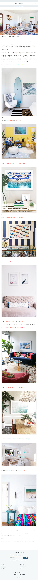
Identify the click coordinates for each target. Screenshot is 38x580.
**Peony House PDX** (21, 387)
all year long (22, 53)
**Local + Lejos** (22, 470)
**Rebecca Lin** (21, 217)
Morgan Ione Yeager (9, 117)
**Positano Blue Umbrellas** (10, 163)
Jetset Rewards (3, 567)
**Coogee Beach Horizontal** (10, 470)
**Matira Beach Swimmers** (10, 321)
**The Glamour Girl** (18, 261)
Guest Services (3, 568)
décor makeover (17, 52)
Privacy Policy (22, 567)
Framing (2, 564)
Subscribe (25, 557)
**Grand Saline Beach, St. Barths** (11, 438)
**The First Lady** (8, 261)
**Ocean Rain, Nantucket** (10, 387)
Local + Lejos (16, 541)
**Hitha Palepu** (28, 261)
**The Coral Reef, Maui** (9, 120)
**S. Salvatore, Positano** (9, 327)
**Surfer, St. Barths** (8, 64)
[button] (2, 4)
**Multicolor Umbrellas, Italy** (10, 217)
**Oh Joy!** (18, 120)
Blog (20, 568)
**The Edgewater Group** (24, 438)
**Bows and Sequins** (21, 327)
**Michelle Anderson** (22, 163)
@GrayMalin (21, 541)
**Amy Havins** (20, 321)
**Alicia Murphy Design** (19, 64)
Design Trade (22, 564)
